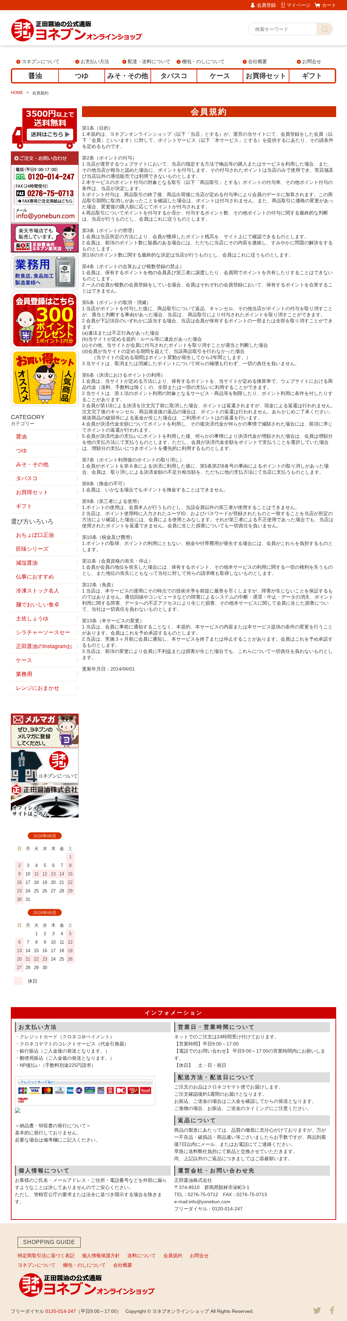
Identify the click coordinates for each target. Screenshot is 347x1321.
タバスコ (173, 75)
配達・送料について (149, 61)
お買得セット (266, 75)
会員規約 (172, 1255)
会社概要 (257, 61)
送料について (141, 1255)
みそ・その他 (127, 75)
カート (329, 5)
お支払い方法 (95, 61)
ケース (220, 75)
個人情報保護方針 (101, 1255)
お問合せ (311, 61)
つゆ (81, 75)
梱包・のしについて (203, 61)
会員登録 (266, 5)
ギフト (312, 75)
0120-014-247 (60, 1311)
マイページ (298, 5)
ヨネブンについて (41, 61)
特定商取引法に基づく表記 (46, 1255)
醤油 (35, 75)
